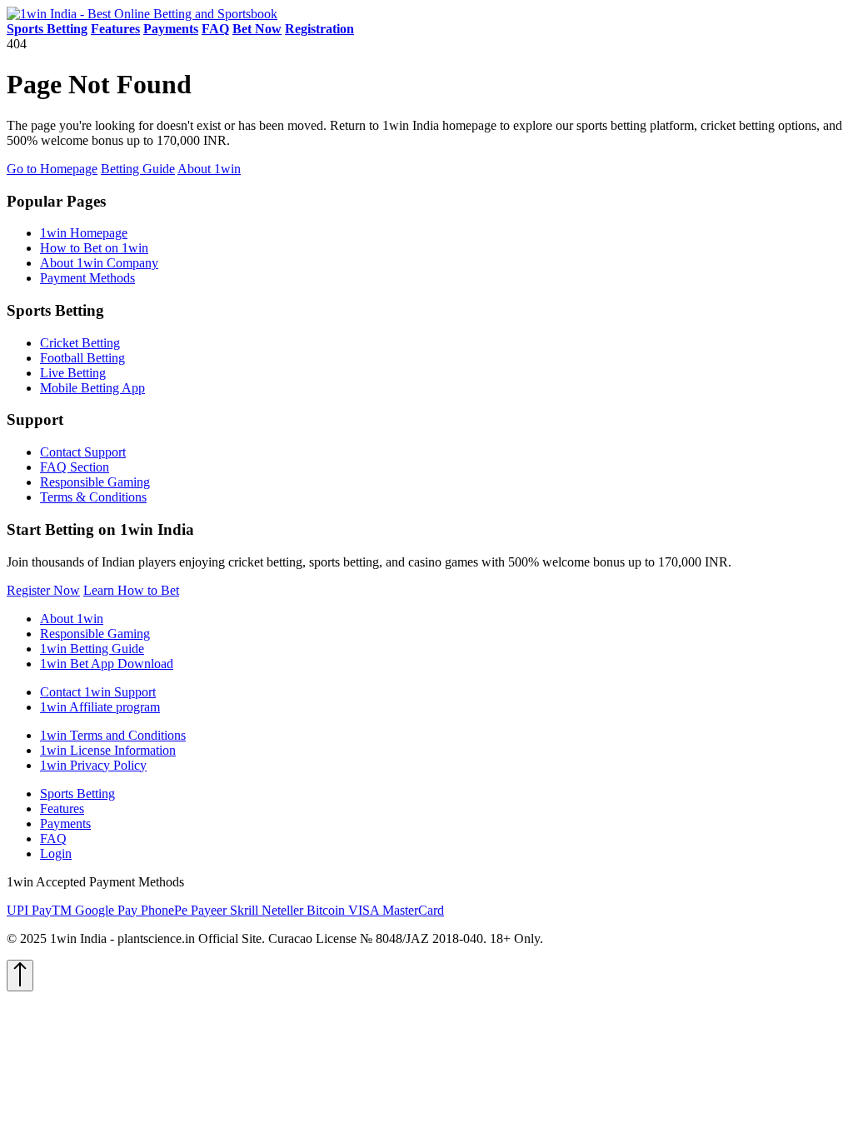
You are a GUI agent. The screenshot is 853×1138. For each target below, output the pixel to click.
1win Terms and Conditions (113, 735)
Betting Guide (138, 169)
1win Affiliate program (100, 707)
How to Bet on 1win (94, 248)
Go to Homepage (52, 169)
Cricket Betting (80, 343)
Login (56, 853)
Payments (65, 823)
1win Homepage (83, 233)
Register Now (43, 590)
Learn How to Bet (131, 590)
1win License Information (108, 750)
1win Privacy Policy (93, 765)
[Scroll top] (20, 975)
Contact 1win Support (98, 692)
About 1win (209, 169)
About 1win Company (99, 263)
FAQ (53, 838)
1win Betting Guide (92, 648)
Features (62, 808)
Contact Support (83, 452)
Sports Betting (77, 793)
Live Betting (73, 373)
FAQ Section (74, 467)
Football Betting (82, 358)
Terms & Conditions (93, 497)
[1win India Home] (142, 14)
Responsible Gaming (95, 482)
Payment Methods (87, 278)
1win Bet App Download (106, 663)
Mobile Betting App (92, 388)
